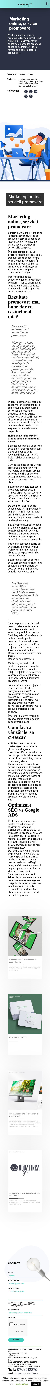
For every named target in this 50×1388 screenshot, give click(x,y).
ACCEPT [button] (36, 1384)
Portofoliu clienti (19, 918)
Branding (11, 918)
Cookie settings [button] (22, 1384)
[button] (30, 5)
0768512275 (27, 1370)
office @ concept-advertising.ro (26, 1373)
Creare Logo (12, 1152)
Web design (12, 920)
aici (22, 1306)
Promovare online (31, 84)
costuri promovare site (28, 79)
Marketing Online (26, 75)
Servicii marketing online (28, 86)
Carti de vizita (13, 996)
